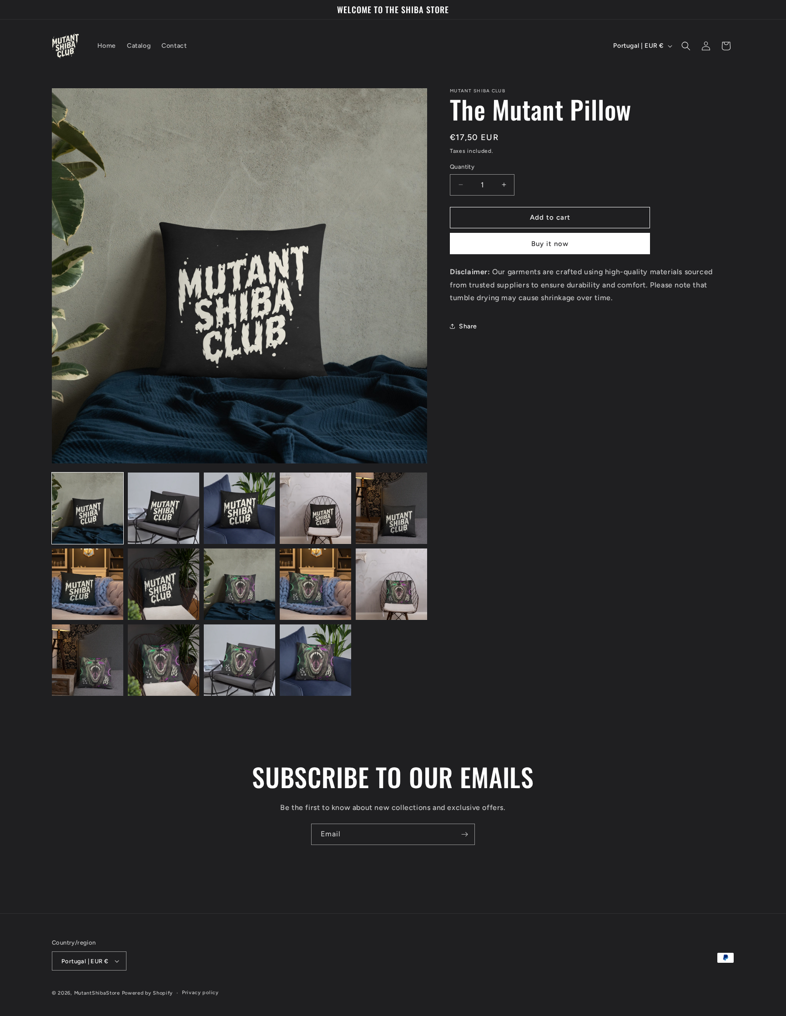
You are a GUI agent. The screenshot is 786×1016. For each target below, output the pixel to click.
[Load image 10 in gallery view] (391, 584)
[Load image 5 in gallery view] (391, 508)
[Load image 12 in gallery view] (163, 660)
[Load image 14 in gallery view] (315, 660)
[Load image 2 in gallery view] (163, 508)
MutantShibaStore (97, 993)
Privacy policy (200, 993)
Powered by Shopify (147, 993)
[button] (686, 46)
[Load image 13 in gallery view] (239, 660)
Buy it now (550, 244)
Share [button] (468, 326)
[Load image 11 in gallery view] (87, 660)
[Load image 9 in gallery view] (315, 584)
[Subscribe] (464, 834)
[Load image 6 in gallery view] (87, 584)
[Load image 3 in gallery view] (239, 508)
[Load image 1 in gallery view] (87, 508)
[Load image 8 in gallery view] (239, 584)
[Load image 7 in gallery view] (163, 584)
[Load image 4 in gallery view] (315, 508)
